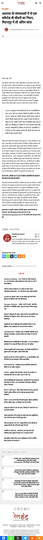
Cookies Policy (22, 526)
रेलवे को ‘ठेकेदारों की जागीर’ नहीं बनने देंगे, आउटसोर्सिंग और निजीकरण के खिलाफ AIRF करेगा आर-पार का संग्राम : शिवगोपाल (21, 316)
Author (5, 229)
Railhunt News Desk (17, 29)
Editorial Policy (30, 525)
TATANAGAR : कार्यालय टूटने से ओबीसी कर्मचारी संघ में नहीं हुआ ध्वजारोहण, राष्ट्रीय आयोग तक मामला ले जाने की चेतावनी (21, 334)
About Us (5, 525)
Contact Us (30, 526)
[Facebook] (36, 236)
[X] (12, 256)
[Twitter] (38, 236)
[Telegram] (15, 256)
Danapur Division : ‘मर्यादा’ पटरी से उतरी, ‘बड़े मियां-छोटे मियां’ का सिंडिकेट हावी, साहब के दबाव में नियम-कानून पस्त (20, 306)
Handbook (13, 526)
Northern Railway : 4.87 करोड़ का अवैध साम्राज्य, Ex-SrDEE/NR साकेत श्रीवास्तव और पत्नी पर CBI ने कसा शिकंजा (20, 281)
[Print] (19, 256)
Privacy (38, 525)
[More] (23, 256)
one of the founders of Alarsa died (24, 266)
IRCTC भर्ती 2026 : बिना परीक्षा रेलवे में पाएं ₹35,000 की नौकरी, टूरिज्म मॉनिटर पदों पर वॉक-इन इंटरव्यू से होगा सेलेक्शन (21, 392)
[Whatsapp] (8, 256)
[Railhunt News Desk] (7, 241)
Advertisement (13, 525)
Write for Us (22, 525)
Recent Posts (14, 229)
